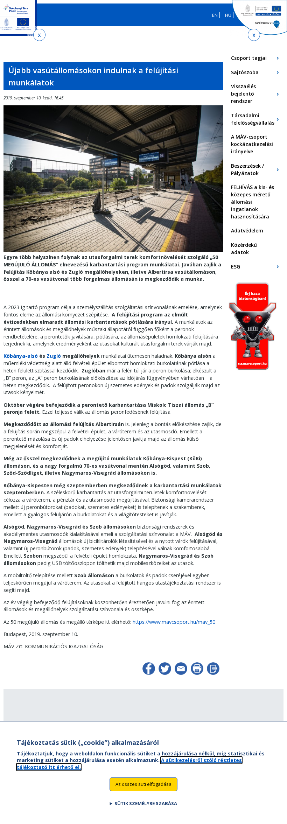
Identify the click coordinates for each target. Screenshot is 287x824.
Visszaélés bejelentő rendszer (243, 93)
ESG (235, 266)
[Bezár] (39, 35)
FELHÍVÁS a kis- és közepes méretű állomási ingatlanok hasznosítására (252, 201)
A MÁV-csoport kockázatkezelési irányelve (252, 144)
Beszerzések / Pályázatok (247, 169)
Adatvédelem (247, 230)
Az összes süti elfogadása (143, 784)
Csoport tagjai (249, 58)
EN (215, 15)
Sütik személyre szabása (145, 803)
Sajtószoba (245, 72)
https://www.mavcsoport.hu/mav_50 (174, 622)
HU (228, 15)
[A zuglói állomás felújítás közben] (113, 250)
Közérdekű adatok (244, 249)
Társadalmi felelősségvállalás (252, 119)
